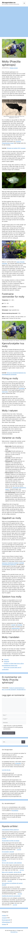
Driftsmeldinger (6, 922)
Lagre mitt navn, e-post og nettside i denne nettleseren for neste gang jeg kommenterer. (13, 727)
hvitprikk (13, 625)
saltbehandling (15, 628)
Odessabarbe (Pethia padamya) (10, 829)
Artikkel (4, 915)
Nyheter (4, 924)
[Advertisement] (14, 21)
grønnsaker (5, 391)
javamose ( (5, 563)
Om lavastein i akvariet (8, 851)
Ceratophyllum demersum (9, 564)
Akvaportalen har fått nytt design (10, 840)
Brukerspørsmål (6, 920)
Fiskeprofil (6, 661)
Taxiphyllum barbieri (13, 563)
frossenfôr (22, 388)
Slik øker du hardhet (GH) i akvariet (16, 148)
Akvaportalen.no (8, 3)
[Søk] (23, 741)
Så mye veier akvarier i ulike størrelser (12, 862)
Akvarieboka (15, 810)
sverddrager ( (15, 487)
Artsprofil (6, 659)
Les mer (4, 838)
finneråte (20, 625)
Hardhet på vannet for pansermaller (11, 896)
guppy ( (18, 262)
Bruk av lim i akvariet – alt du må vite (11, 872)
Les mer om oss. (6, 770)
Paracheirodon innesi (7, 143)
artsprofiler (18, 763)
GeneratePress (14, 932)
